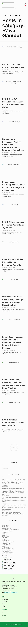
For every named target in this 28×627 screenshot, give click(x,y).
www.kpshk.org (7, 592)
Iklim (3, 535)
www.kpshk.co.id (14, 592)
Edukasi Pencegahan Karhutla (10, 529)
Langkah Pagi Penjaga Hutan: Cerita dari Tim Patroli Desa (13, 507)
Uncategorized (6, 551)
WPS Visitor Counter (11, 569)
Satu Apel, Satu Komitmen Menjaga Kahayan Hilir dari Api (14, 499)
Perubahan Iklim (6, 543)
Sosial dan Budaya (6, 548)
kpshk (13, 69)
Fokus (3, 532)
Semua (3, 546)
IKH (3, 533)
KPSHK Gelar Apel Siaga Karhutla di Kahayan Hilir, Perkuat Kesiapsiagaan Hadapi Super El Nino (13, 491)
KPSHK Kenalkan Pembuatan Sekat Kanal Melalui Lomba (13, 422)
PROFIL (3, 596)
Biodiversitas (5, 528)
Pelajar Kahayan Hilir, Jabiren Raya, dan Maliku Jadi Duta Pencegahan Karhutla (13, 482)
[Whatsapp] (3, 618)
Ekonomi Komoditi (6, 531)
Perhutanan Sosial (7, 542)
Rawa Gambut (5, 544)
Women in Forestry (7, 552)
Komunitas (4, 537)
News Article (5, 540)
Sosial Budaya (5, 547)
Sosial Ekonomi (6, 550)
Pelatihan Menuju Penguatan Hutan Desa (13, 513)
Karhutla (4, 536)
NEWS (3, 539)
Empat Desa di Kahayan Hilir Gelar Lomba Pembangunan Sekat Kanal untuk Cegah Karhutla (12, 342)
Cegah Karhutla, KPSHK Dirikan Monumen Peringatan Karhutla (12, 262)
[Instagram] (6, 618)
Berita (4, 526)
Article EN (5, 525)
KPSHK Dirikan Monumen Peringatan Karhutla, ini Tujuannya (13, 225)
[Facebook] (9, 618)
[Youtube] (12, 618)
